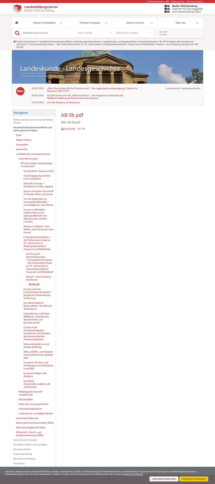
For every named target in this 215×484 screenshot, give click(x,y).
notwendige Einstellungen (164, 479)
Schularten (19, 463)
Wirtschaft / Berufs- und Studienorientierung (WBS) (30, 434)
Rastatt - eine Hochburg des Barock (174, 44)
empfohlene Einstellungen (194, 479)
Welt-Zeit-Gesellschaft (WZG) (31, 427)
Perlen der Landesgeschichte (33, 404)
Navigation (20, 113)
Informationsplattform (30, 408)
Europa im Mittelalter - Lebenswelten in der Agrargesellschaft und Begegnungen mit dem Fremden (35, 215)
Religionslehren (24, 139)
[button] (16, 22)
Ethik (18, 135)
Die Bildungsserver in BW (158, 1)
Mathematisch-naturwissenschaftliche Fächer (33, 121)
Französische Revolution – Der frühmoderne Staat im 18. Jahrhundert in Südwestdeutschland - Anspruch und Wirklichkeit (92, 44)
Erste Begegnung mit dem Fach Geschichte (37, 177)
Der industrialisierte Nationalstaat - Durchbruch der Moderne (38, 305)
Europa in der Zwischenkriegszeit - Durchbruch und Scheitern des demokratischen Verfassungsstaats (37, 333)
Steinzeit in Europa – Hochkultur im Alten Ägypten (38, 185)
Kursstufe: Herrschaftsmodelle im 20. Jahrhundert (37, 384)
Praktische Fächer (22, 454)
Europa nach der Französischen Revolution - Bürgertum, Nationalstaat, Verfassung (38, 293)
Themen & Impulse (89, 22)
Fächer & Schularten (44, 22)
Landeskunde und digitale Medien (35, 413)
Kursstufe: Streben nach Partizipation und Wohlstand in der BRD (38, 365)
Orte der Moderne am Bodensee (63, 102)
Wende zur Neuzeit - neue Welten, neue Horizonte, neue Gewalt (38, 229)
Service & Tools (135, 22)
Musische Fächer (22, 449)
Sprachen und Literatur (25, 440)
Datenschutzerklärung (133, 474)
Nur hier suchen (163, 33)
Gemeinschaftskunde (27, 418)
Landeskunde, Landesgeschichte (119, 41)
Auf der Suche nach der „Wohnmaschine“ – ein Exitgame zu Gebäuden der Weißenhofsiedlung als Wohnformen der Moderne (85, 96)
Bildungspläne (177, 1)
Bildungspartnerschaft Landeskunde (30, 393)
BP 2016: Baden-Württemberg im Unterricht (36, 165)
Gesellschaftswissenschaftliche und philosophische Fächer (69, 41)
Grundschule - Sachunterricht (39, 171)
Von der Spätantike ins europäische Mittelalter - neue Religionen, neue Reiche (38, 201)
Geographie (22, 144)
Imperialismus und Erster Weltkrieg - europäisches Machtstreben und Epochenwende (36, 318)
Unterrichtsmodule (148, 41)
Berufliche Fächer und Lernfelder (30, 444)
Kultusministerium (194, 1)
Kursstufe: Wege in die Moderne (35, 375)
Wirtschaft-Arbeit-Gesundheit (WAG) (35, 422)
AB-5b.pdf (34, 284)
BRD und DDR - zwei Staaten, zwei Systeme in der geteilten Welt (38, 354)
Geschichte (22, 149)
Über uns (181, 22)
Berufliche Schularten (24, 458)
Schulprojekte (25, 399)
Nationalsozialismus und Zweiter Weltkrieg (36, 345)
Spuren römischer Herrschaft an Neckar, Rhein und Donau (39, 192)
